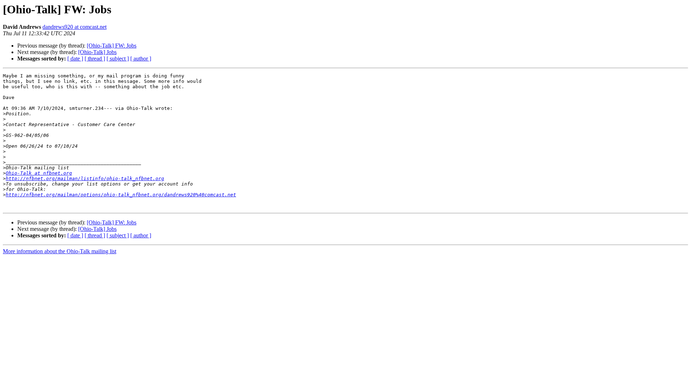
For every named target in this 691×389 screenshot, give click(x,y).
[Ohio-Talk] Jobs (97, 52)
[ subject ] (118, 58)
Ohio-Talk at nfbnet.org (39, 173)
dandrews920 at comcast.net (74, 27)
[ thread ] (95, 58)
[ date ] (75, 58)
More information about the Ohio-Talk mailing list (59, 251)
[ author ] (140, 58)
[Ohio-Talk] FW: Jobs (111, 46)
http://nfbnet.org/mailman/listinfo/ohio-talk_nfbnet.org (85, 178)
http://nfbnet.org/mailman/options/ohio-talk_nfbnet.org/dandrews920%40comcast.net (121, 194)
